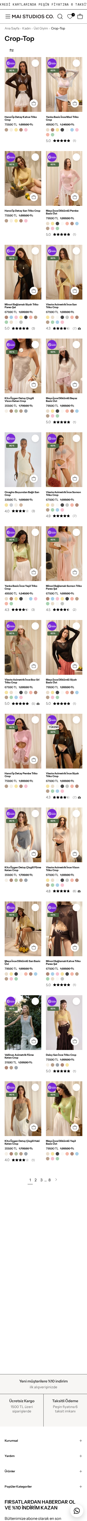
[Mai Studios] (33, 16)
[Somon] (47, 134)
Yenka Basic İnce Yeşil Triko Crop (21, 587)
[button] (59, 16)
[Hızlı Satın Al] (34, 385)
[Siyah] (62, 130)
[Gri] (11, 505)
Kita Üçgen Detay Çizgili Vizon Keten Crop (19, 399)
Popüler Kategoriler (18, 1486)
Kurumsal (11, 1440)
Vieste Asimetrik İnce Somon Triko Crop (63, 493)
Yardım (10, 1456)
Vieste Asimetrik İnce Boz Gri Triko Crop (22, 681)
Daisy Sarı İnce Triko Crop (61, 1054)
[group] (43, 4)
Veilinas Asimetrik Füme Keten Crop (19, 1056)
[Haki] (16, 411)
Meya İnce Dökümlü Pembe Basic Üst (62, 212)
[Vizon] (6, 130)
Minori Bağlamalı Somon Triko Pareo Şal (64, 587)
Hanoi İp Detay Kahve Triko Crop (21, 118)
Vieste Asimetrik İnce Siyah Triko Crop (62, 775)
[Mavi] (72, 130)
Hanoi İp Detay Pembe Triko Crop (21, 775)
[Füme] (26, 411)
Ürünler (10, 1471)
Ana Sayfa (12, 28)
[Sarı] (16, 130)
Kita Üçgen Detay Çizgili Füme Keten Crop (23, 869)
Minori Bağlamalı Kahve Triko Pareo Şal (63, 962)
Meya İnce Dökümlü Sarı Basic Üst (22, 962)
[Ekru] (11, 130)
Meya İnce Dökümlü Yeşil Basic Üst (61, 1142)
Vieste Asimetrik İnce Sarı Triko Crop (61, 306)
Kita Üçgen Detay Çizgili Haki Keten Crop (22, 1142)
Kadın (26, 28)
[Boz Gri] (21, 322)
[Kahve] (21, 130)
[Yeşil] (52, 134)
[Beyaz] (67, 130)
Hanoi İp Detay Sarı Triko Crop (22, 210)
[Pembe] (26, 130)
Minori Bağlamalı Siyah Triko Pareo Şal (22, 306)
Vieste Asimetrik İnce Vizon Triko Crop (62, 869)
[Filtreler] (12, 50)
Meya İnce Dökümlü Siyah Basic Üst (61, 681)
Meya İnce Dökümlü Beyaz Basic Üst (61, 399)
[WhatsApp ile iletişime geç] (76, 1510)
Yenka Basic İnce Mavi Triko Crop (62, 118)
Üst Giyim (41, 28)
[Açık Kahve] (21, 505)
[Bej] (47, 130)
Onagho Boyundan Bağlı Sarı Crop (22, 493)
